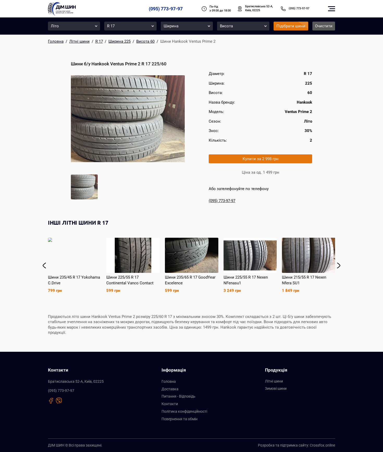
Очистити (323, 26)
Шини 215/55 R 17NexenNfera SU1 (304, 280)
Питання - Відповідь (178, 396)
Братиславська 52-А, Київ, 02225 (259, 8)
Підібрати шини (290, 26)
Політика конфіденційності (184, 411)
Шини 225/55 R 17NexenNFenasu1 (246, 280)
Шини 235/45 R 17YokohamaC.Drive (74, 280)
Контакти (170, 404)
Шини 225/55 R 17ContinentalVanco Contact (129, 280)
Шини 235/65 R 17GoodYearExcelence (190, 280)
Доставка (170, 389)
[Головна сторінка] (62, 9)
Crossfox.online (322, 445)
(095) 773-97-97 (166, 8)
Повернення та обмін (179, 419)
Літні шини (274, 381)
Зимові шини (276, 388)
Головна (169, 381)
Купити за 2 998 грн (261, 158)
